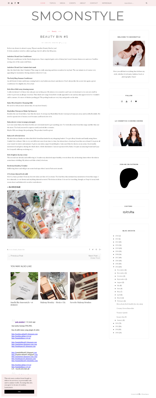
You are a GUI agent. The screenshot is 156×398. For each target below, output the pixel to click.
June (118, 289)
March (119, 298)
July (118, 285)
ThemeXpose (145, 394)
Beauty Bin (21, 249)
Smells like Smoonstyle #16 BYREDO (22, 303)
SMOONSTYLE (78, 15)
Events (73, 3)
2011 (116, 329)
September (121, 279)
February (120, 301)
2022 (117, 242)
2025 (117, 236)
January (119, 320)
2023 (117, 239)
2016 (117, 261)
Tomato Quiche (122, 313)
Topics (53, 3)
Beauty (54, 31)
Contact (94, 3)
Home (42, 3)
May (118, 292)
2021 (116, 245)
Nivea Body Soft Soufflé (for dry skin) (130, 304)
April (118, 295)
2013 (116, 323)
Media (62, 3)
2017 (116, 258)
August (119, 282)
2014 (117, 267)
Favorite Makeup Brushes (80, 302)
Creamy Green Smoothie (125, 308)
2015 (116, 264)
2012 (116, 326)
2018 (116, 254)
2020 (117, 248)
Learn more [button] (8, 387)
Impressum (107, 3)
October (120, 276)
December (120, 270)
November (121, 273)
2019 (117, 251)
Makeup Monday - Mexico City (53, 302)
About (83, 3)
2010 (117, 333)
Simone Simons (52, 43)
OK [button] (19, 392)
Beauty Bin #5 (122, 317)
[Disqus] (54, 346)
